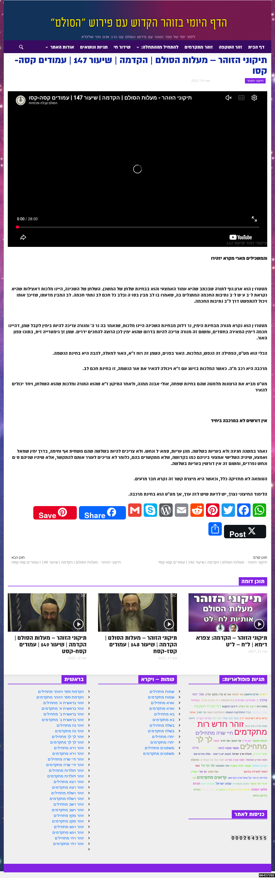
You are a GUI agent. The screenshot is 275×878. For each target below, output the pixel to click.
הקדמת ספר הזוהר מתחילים (61, 691)
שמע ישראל (223, 783)
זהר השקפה (230, 47)
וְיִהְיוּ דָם (217, 718)
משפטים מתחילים (159, 747)
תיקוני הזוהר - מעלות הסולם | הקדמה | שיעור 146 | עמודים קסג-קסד (212, 562)
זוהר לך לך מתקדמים (67, 742)
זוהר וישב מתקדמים (68, 809)
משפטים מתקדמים (158, 753)
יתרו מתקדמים (162, 742)
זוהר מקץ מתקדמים (68, 821)
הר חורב (201, 712)
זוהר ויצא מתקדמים (68, 787)
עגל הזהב (213, 771)
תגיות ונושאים (94, 47)
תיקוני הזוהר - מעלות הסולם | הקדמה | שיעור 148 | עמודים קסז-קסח (66, 562)
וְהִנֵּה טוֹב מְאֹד (231, 718)
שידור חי (122, 47)
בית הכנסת (227, 700)
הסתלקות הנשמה (235, 712)
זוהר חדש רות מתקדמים (232, 728)
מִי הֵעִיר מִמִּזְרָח (208, 748)
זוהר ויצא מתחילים (69, 781)
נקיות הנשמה (259, 765)
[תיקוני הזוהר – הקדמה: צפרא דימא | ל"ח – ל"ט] (228, 612)
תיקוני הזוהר (255, 81)
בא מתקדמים (163, 719)
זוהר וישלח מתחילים (67, 793)
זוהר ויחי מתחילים (69, 838)
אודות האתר (63, 49)
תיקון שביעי (208, 789)
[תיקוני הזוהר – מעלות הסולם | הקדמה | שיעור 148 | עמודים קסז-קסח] (137, 612)
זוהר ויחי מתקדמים (68, 843)
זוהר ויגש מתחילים (69, 826)
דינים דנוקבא (229, 706)
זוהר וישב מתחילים (68, 804)
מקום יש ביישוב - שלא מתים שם (212, 754)
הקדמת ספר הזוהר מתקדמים (60, 697)
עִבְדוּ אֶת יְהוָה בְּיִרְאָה (231, 771)
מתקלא (195, 760)
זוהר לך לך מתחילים (68, 736)
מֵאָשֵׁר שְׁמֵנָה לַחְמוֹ (228, 748)
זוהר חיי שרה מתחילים (66, 759)
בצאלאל (195, 700)
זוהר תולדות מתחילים (66, 770)
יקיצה (217, 740)
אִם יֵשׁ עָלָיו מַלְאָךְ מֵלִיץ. (218, 694)
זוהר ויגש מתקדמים (68, 832)
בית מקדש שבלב (210, 700)
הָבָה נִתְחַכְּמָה (259, 712)
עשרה (194, 771)
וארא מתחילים (162, 702)
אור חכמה (237, 694)
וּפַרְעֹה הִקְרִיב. (203, 718)
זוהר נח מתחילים (70, 725)
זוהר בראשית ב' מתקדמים (63, 719)
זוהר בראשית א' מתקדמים (63, 708)
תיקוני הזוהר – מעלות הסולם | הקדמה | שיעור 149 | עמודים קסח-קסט (50, 644)
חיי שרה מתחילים (214, 733)
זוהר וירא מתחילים (69, 747)
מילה (195, 748)
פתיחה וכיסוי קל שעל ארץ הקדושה (247, 778)
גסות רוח (262, 706)
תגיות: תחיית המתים (238, 789)
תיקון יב (220, 789)
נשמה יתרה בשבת (240, 765)
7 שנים (263, 694)
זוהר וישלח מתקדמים (67, 798)
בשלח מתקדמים (161, 731)
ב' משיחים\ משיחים (246, 700)
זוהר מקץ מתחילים (69, 815)
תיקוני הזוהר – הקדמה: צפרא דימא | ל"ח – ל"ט (231, 641)
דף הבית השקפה (207, 705)
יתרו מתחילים (163, 736)
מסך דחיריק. (260, 754)
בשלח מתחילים (162, 725)
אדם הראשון (251, 694)
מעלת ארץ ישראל (242, 754)
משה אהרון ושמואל (256, 760)
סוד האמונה (222, 765)
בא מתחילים (164, 714)
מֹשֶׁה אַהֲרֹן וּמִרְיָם (235, 760)
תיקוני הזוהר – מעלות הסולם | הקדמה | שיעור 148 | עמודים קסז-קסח (141, 644)
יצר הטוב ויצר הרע (231, 740)
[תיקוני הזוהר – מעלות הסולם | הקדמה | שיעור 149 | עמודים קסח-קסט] (47, 612)
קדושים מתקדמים (212, 777)
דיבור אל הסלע (247, 706)
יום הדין (247, 740)
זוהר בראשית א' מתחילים (63, 702)
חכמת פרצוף (260, 740)
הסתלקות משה (215, 712)
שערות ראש (208, 783)
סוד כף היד (208, 765)
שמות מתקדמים (161, 697)
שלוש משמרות (241, 783)
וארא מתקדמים (161, 708)
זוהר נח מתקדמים (69, 731)
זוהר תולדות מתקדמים (65, 776)
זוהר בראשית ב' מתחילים (64, 714)
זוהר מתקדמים (198, 47)
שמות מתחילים (162, 691)
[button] (16, 46)
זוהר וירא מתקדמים (68, 753)
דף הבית (256, 47)
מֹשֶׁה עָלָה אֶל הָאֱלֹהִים (212, 760)
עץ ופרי (202, 771)
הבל (248, 712)
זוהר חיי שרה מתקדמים (65, 764)
